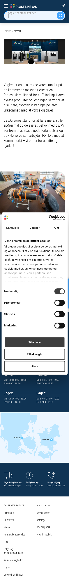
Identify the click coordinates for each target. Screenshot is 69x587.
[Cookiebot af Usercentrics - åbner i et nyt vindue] (49, 217)
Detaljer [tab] (34, 227)
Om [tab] (56, 227)
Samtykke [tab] (12, 227)
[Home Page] (23, 6)
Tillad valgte (34, 354)
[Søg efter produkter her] (60, 16)
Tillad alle (35, 342)
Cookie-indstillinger (13, 574)
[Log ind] (63, 5)
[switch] (59, 303)
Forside (7, 30)
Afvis (34, 366)
